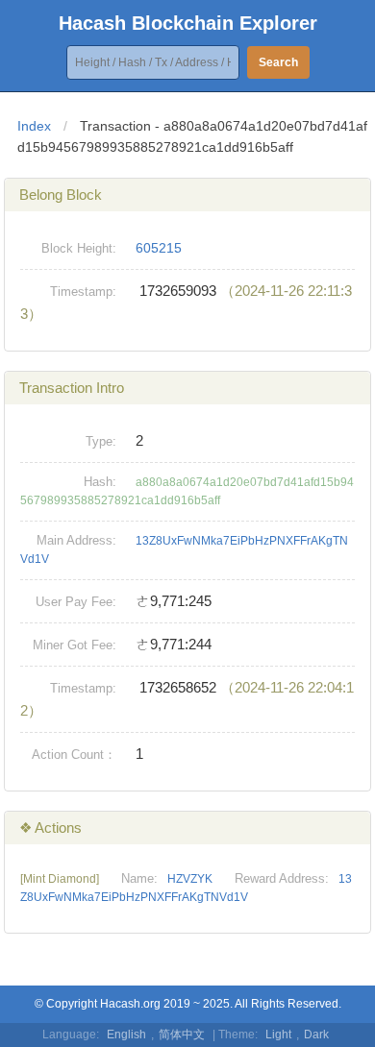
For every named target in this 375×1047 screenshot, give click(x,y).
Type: (101, 441)
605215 (159, 248)
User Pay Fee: (76, 602)
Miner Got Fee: (74, 645)
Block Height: (78, 248)
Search (278, 62)
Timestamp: (83, 291)
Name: (139, 878)
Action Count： (74, 754)
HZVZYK (189, 879)
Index (34, 126)
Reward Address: (282, 878)
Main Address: (76, 540)
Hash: (100, 482)
